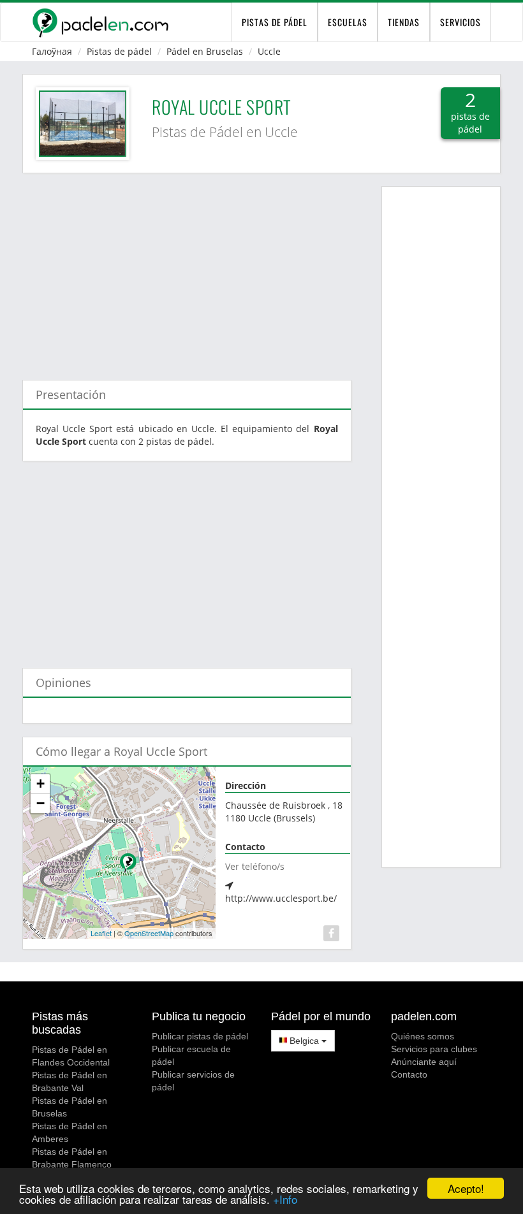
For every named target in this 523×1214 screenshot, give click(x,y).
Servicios (460, 22)
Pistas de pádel (119, 51)
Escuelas (347, 22)
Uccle (269, 51)
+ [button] (40, 783)
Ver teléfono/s (254, 866)
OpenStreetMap (148, 933)
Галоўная (52, 51)
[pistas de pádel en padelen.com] (100, 22)
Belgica (304, 1041)
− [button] (40, 803)
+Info (285, 1199)
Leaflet (101, 933)
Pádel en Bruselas (204, 51)
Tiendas (404, 22)
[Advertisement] (187, 270)
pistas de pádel (274, 22)
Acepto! (466, 1188)
